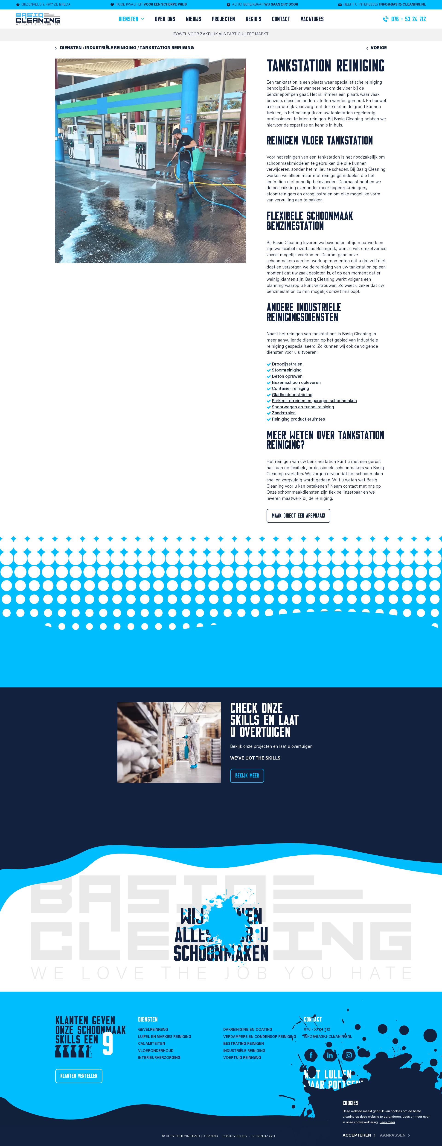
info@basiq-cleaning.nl (328, 1037)
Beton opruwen (287, 376)
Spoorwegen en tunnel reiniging (303, 407)
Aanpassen (393, 1135)
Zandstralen (284, 413)
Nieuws (193, 19)
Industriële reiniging (244, 1051)
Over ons (165, 19)
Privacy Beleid (235, 1136)
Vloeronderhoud (156, 1051)
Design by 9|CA (263, 1136)
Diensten (129, 19)
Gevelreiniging (153, 1030)
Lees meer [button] (387, 1122)
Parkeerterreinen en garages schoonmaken (314, 401)
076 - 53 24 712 (317, 1029)
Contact (281, 19)
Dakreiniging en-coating (247, 1030)
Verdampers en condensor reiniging (259, 1037)
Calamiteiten (151, 1044)
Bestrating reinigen (243, 1044)
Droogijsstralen (287, 364)
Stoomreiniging (287, 370)
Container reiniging (290, 389)
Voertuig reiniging (242, 1058)
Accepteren (357, 1135)
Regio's (253, 19)
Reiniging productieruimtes (298, 419)
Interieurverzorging (159, 1058)
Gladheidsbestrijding (292, 395)
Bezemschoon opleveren (296, 383)
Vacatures (312, 19)
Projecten (223, 19)
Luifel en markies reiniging (164, 1037)
